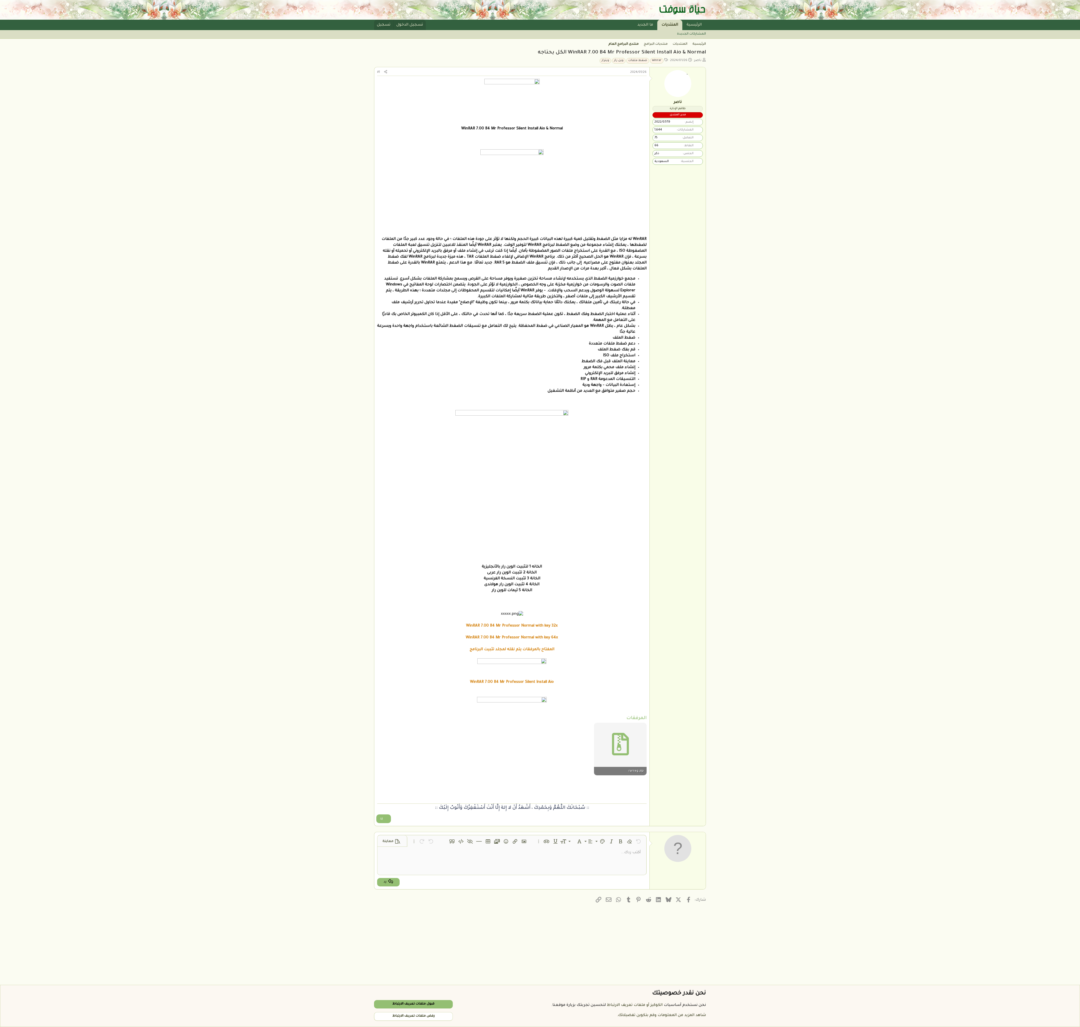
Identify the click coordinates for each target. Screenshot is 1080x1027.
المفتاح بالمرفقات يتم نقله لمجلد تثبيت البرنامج (512, 649)
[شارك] (385, 72)
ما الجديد (645, 25)
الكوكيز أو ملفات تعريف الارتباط (635, 1005)
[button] (633, 25)
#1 (378, 72)
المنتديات (670, 25)
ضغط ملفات (637, 60)
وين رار (619, 60)
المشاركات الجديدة (691, 34)
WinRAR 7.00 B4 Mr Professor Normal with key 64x (512, 638)
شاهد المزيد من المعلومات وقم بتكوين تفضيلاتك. (661, 1015)
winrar (657, 60)
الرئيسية (694, 25)
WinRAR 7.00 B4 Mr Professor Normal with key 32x (512, 626)
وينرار (605, 60)
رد (381, 819)
